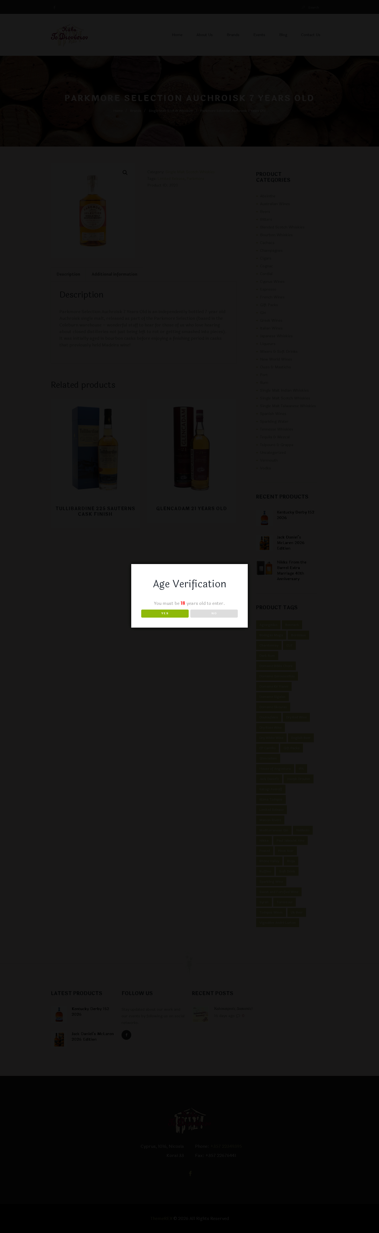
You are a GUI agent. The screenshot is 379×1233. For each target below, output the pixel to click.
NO (214, 613)
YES (165, 613)
